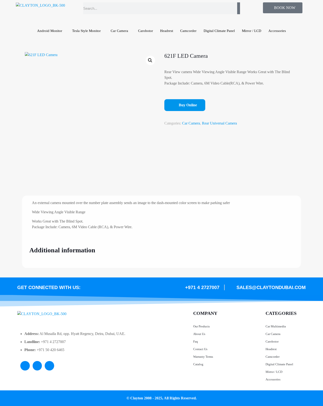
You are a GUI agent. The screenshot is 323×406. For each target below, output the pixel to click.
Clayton (136, 398)
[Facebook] (37, 365)
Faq (195, 341)
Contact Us (200, 349)
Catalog (198, 364)
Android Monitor (49, 31)
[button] (150, 60)
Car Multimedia (276, 326)
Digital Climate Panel (219, 31)
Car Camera (119, 31)
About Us (199, 334)
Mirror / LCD (251, 31)
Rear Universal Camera (219, 123)
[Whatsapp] (49, 365)
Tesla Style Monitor (86, 31)
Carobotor (145, 31)
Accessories (277, 31)
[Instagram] (25, 365)
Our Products (201, 326)
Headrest (166, 31)
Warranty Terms (203, 356)
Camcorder (188, 31)
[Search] (238, 8)
